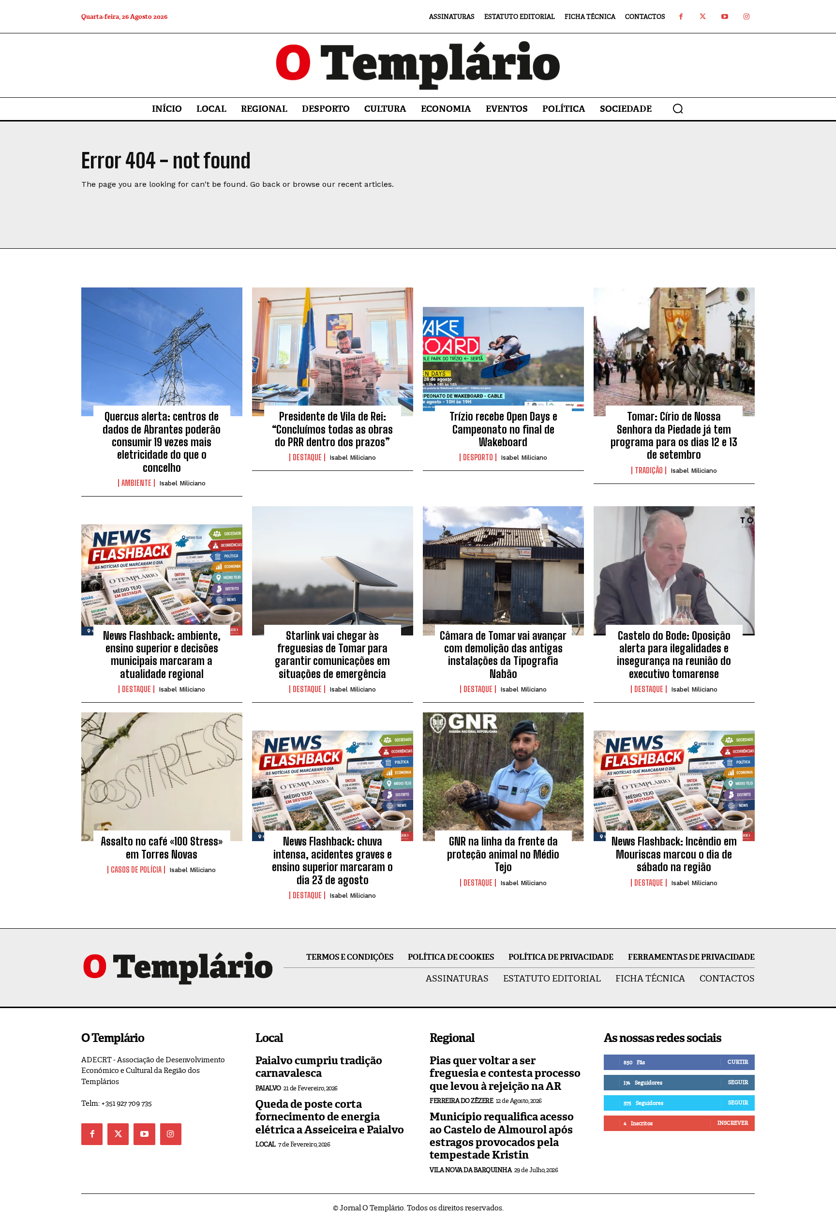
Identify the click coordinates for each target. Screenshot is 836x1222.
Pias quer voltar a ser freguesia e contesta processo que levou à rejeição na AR (505, 1073)
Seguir (738, 1082)
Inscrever (732, 1122)
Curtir (738, 1061)
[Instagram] (746, 16)
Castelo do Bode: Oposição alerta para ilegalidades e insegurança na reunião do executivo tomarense (674, 654)
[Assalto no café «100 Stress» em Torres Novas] (161, 776)
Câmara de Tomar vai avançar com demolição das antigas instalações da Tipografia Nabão (503, 654)
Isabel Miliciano (182, 483)
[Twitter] (702, 16)
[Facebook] (680, 16)
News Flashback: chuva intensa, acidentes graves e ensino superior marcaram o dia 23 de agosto (332, 860)
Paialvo (268, 1088)
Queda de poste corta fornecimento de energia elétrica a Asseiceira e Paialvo (329, 1117)
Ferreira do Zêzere (461, 1101)
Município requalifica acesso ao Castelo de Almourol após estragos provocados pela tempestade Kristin (502, 1136)
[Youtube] (724, 16)
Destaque (307, 457)
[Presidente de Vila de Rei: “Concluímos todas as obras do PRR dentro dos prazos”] (332, 351)
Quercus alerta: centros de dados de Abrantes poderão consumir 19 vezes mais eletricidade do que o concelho (162, 442)
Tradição (649, 470)
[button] (677, 108)
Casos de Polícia (136, 870)
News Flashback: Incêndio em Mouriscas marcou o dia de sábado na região (674, 854)
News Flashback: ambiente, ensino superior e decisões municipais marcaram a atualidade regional (162, 654)
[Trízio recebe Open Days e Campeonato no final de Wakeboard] (503, 351)
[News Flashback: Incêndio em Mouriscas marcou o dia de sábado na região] (674, 776)
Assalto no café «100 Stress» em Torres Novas (162, 847)
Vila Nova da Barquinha (470, 1170)
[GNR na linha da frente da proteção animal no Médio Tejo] (503, 776)
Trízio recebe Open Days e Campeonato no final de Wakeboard (503, 429)
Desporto (478, 457)
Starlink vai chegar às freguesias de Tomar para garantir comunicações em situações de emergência (332, 654)
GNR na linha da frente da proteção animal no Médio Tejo (503, 854)
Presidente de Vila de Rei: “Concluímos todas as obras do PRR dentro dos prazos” (332, 429)
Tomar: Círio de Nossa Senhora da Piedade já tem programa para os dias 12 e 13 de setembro (674, 435)
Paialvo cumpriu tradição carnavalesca (318, 1067)
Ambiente (136, 483)
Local (265, 1144)
